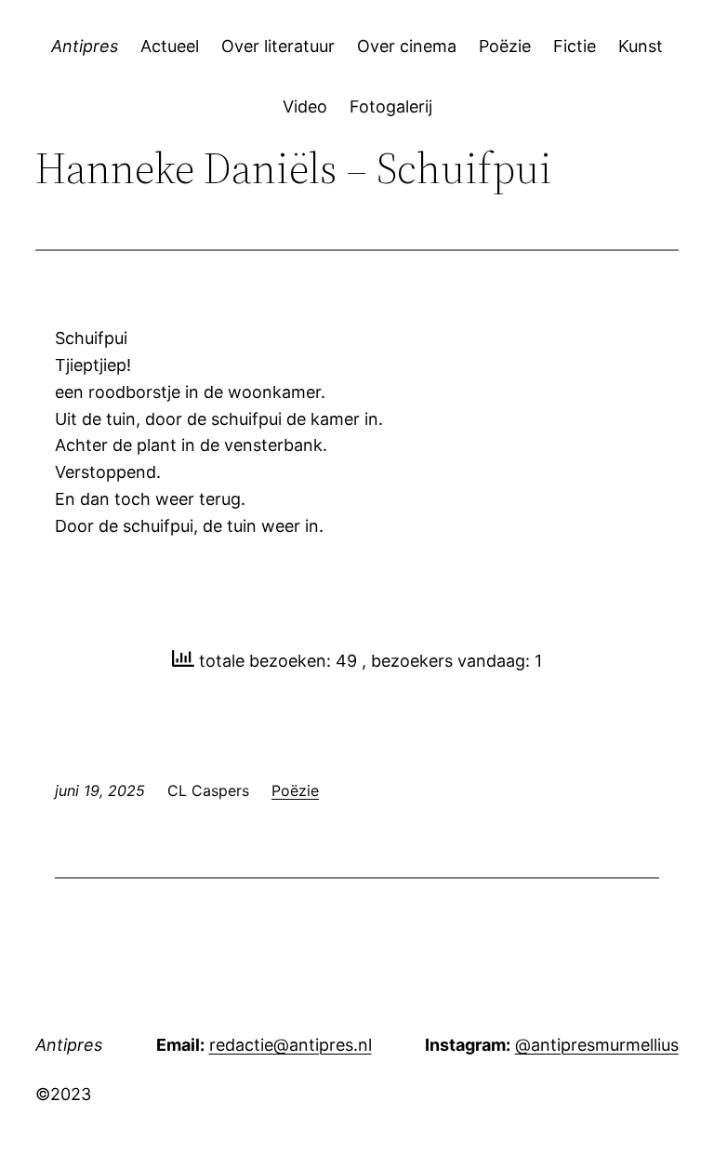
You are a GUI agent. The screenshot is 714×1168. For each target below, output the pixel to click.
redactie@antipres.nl (290, 1045)
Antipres (84, 46)
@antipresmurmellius (597, 1045)
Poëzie (295, 790)
